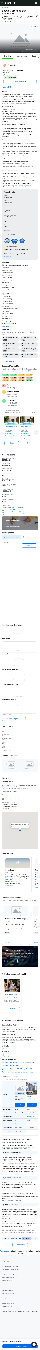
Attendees (5, 542)
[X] (3, 1055)
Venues (6, 7)
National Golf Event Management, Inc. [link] (16, 919)
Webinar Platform (7, 1280)
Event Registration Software (10, 1269)
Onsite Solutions (6, 1262)
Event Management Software (10, 1266)
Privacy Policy (6, 1298)
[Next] (38, 57)
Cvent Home (5, 1285)
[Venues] (36, 3)
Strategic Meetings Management (11, 1275)
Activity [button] (7, 932)
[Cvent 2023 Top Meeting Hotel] (22, 240)
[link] (16, 911)
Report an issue (5, 1251)
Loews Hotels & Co (10, 994)
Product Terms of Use (8, 1300)
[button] (36, 431)
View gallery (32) (30, 49)
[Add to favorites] (37, 16)
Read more (7, 257)
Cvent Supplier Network (8, 1259)
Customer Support (7, 1290)
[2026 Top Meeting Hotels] (7, 241)
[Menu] (2, 3)
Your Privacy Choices (8, 1293)
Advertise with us (7, 1306)
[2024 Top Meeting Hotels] (14, 240)
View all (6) (5, 326)
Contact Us (5, 1288)
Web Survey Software (8, 1277)
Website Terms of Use (8, 1303)
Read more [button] (8, 879)
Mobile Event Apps (7, 1272)
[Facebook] (7, 1055)
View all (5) (7, 87)
